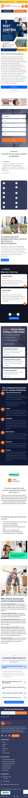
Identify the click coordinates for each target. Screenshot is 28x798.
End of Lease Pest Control (8, 761)
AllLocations (15, 735)
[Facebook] (2, 735)
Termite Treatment (6, 768)
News (3, 750)
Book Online (14, 87)
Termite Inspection (6, 765)
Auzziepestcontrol (8, 789)
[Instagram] (5, 735)
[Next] (25, 167)
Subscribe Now (20, 712)
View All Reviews (14, 318)
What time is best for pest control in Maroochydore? (12, 682)
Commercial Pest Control (8, 759)
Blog (3, 746)
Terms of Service (4, 796)
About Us (4, 744)
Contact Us (5, 748)
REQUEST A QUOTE (9, 344)
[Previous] (2, 167)
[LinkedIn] (9, 735)
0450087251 (6, 781)
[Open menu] (26, 6)
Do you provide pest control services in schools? (12, 666)
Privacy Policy (16, 796)
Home (3, 742)
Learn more (7, 355)
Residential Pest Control (8, 763)
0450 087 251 (14, 90)
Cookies (25, 796)
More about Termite (14, 508)
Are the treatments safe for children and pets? (13, 687)
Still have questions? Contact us (14, 702)
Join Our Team (5, 753)
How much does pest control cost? (11, 697)
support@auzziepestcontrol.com (11, 784)
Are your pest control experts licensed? (12, 693)
